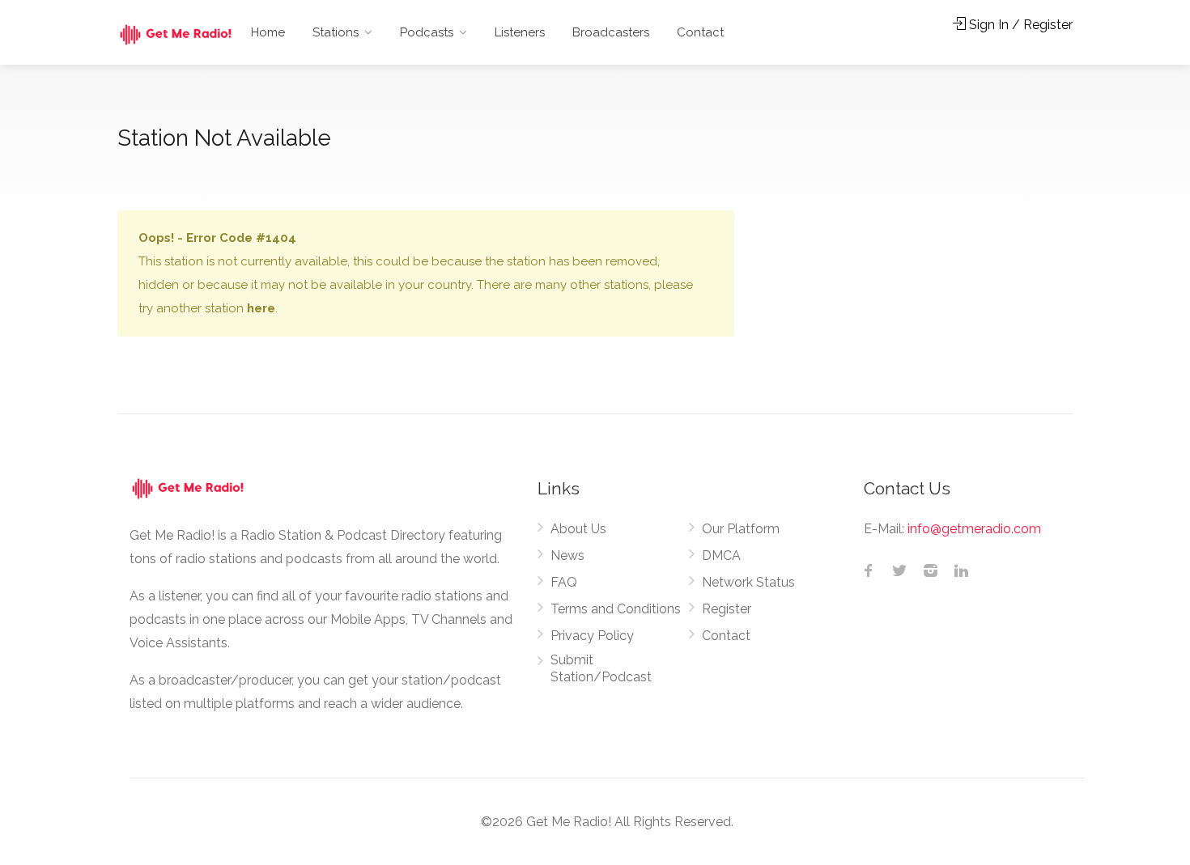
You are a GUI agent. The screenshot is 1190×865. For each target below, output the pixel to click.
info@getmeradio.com (974, 528)
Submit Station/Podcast (601, 668)
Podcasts (426, 32)
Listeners (520, 32)
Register (726, 609)
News (567, 555)
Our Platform (741, 528)
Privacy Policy (592, 635)
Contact (700, 32)
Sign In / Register (1019, 24)
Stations (335, 32)
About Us (578, 528)
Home (268, 32)
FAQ (563, 582)
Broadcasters (610, 32)
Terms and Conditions (615, 609)
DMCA (721, 555)
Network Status (748, 582)
